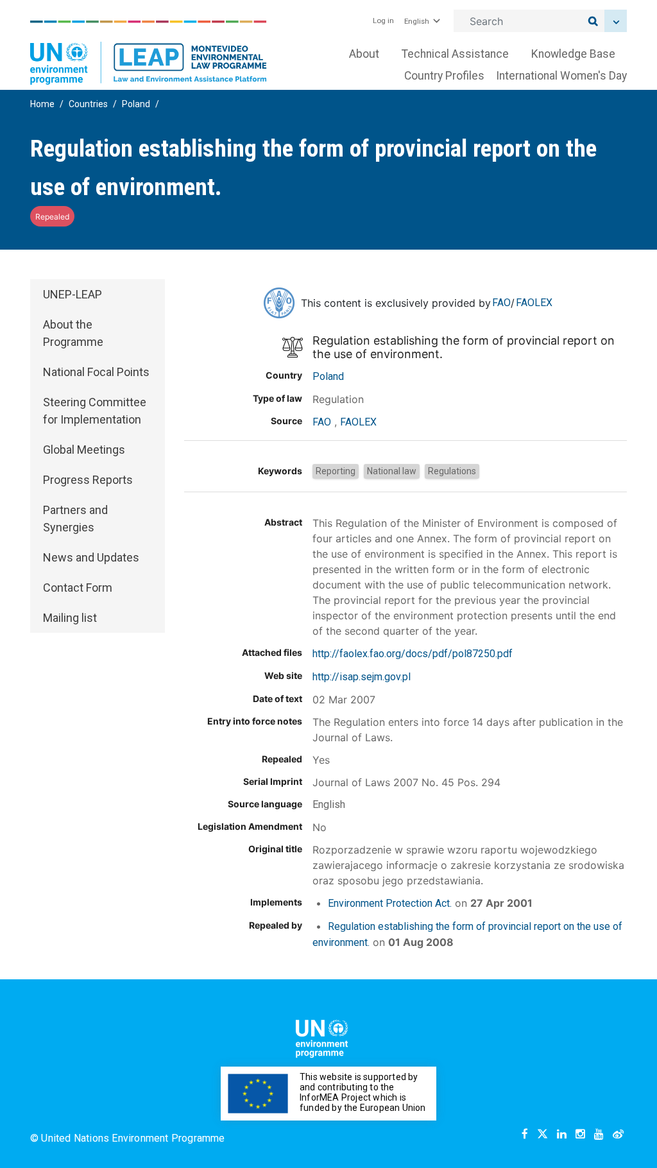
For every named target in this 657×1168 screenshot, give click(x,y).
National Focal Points (96, 372)
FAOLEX (534, 302)
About (364, 53)
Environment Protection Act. (390, 903)
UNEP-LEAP (72, 294)
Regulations (452, 471)
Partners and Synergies (75, 518)
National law (391, 471)
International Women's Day (561, 75)
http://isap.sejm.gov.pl (361, 677)
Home (42, 104)
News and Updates (91, 557)
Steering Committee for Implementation (94, 410)
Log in (383, 20)
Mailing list (70, 617)
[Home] (148, 53)
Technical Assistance (455, 53)
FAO (501, 302)
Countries (88, 104)
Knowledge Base (573, 53)
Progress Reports (88, 479)
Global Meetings (84, 449)
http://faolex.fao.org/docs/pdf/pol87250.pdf (412, 654)
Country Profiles (444, 75)
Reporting (335, 471)
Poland (136, 104)
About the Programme (73, 333)
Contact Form (77, 587)
